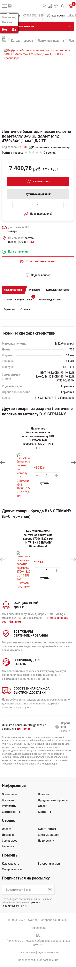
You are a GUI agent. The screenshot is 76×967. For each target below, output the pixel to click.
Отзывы (25, 309)
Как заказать (10, 863)
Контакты (44, 811)
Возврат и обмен (49, 863)
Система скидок (48, 834)
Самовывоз (9, 840)
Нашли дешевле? (41, 213)
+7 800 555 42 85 (33, 15)
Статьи (42, 805)
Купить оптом (47, 828)
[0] (70, 6)
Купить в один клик (38, 194)
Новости (43, 794)
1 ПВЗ (30, 241)
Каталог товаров (22, 40)
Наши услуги (46, 840)
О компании (10, 794)
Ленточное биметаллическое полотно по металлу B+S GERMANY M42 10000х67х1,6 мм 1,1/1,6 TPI (38, 438)
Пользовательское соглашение (38, 960)
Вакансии (8, 800)
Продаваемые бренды (53, 800)
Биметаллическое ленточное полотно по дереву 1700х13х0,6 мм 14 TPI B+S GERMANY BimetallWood (38, 538)
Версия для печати (65, 727)
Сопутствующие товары (19, 298)
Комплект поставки (57, 289)
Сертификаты (11, 811)
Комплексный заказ (41, 261)
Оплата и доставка (50, 299)
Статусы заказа (12, 869)
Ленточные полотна (51, 40)
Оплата (6, 828)
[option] (38, 559)
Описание (34, 289)
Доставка (8, 834)
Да (14, 29)
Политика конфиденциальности (38, 952)
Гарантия (9, 309)
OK (50, 889)
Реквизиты (9, 805)
